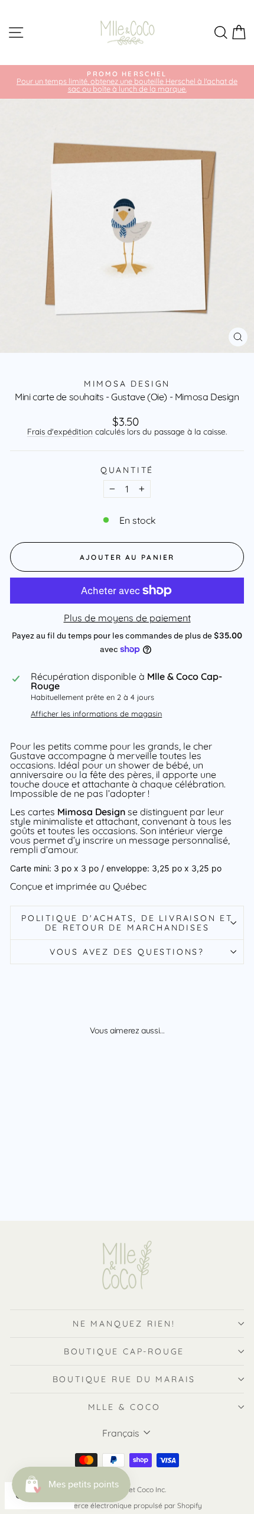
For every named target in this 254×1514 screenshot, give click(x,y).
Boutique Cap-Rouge (124, 1351)
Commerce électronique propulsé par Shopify (127, 1505)
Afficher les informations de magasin (96, 714)
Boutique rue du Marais (124, 1379)
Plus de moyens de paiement (127, 618)
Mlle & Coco (124, 1407)
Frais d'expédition (60, 431)
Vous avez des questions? (127, 951)
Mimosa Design (127, 383)
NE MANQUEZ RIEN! (124, 1323)
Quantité (127, 470)
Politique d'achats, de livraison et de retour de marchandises (127, 923)
